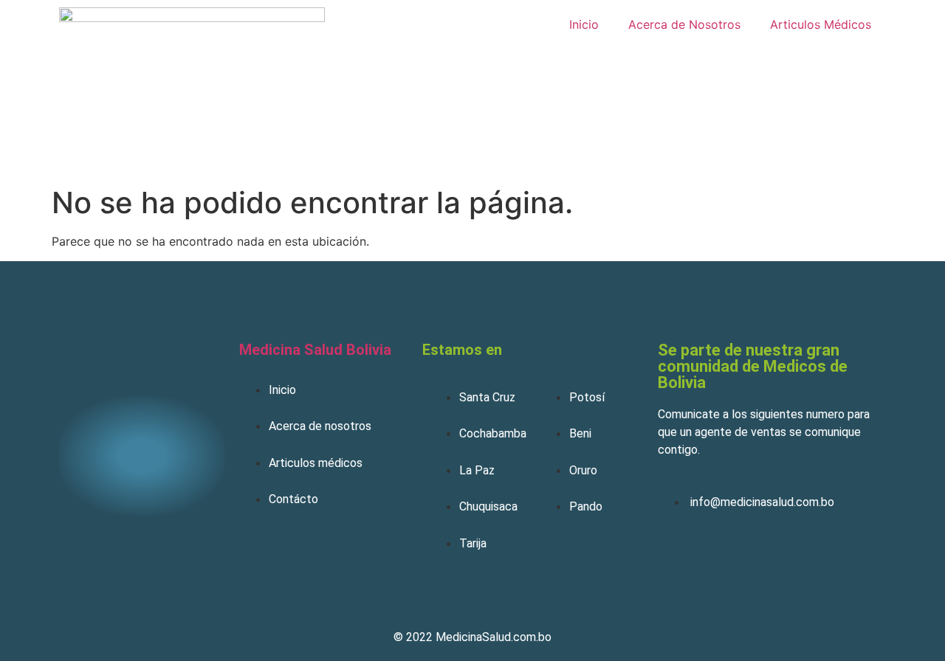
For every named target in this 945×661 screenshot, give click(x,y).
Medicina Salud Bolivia (315, 350)
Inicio (584, 24)
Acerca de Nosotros (684, 24)
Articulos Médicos (820, 24)
